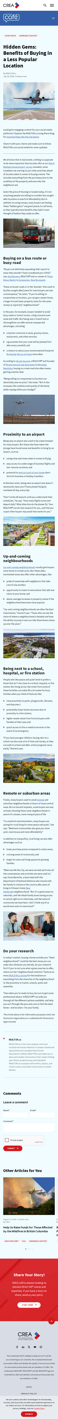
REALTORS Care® (12, 1241)
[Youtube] (35, 1347)
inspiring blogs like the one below (22, 136)
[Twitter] (29, 1347)
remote (40, 799)
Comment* (8, 1121)
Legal (29, 1387)
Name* (6, 1110)
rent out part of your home (32, 472)
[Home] (11, 5)
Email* (33, 1110)
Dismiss (29, 1414)
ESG (24, 1241)
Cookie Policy (39, 1408)
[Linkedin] (23, 1347)
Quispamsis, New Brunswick (32, 280)
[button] (25, 1248)
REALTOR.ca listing (18, 975)
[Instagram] (40, 1347)
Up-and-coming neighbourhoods (19, 567)
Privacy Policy (29, 1393)
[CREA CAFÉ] (11, 18)
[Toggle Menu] (53, 18)
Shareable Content (28, 36)
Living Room (10, 36)
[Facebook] (17, 1347)
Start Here (28, 1305)
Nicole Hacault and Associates (20, 364)
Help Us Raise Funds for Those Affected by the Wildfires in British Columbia (27, 1229)
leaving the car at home (20, 354)
